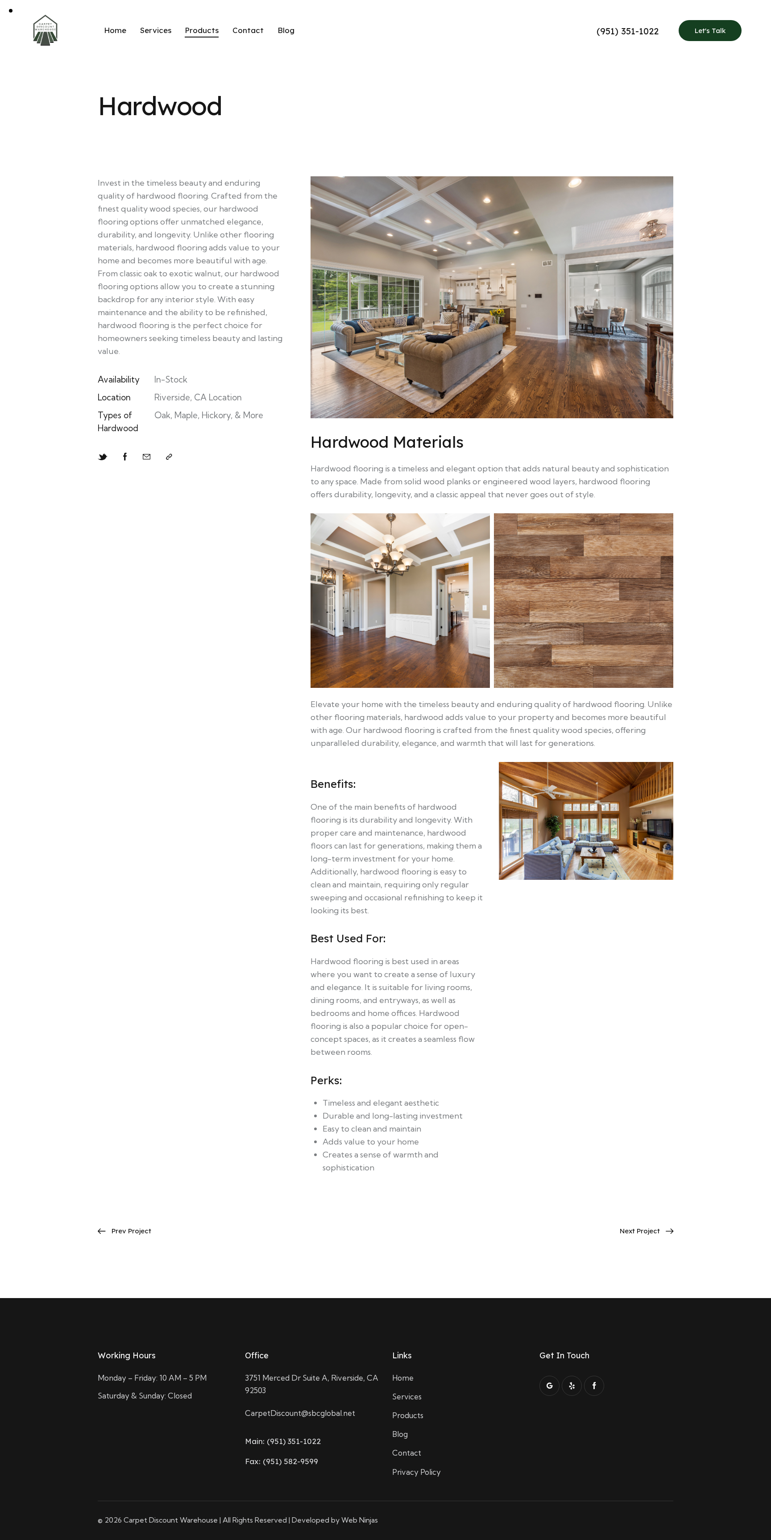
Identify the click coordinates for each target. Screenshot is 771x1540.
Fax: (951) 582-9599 (281, 1461)
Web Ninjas (359, 1519)
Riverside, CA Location (198, 397)
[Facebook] (125, 456)
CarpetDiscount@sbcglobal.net (300, 1413)
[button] (169, 456)
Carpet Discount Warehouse (171, 1519)
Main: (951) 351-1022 (283, 1441)
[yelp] (572, 1386)
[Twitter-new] (103, 456)
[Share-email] (146, 456)
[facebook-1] (594, 1386)
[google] (549, 1386)
